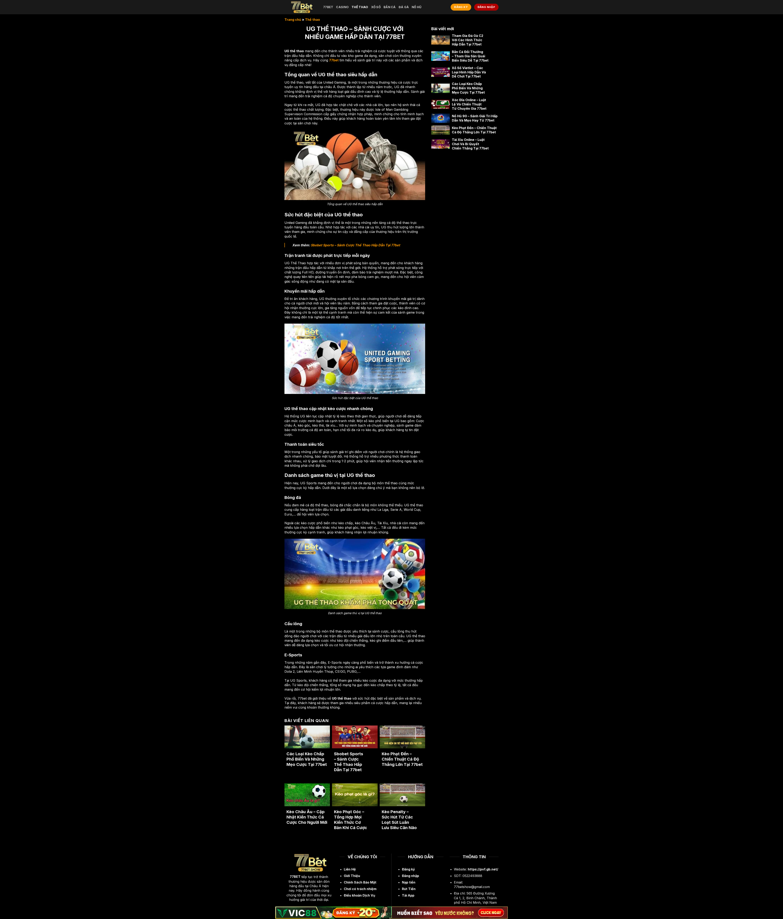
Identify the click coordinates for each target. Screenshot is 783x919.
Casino (342, 7)
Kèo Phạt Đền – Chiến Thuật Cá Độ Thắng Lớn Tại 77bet (402, 759)
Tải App (408, 895)
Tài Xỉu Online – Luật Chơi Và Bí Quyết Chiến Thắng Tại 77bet (470, 144)
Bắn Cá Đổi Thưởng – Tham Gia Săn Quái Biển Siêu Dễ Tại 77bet (470, 56)
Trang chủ (292, 20)
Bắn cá (390, 7)
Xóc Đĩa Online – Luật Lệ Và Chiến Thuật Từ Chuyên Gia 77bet (469, 104)
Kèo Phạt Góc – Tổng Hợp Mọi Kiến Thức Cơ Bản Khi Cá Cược (350, 819)
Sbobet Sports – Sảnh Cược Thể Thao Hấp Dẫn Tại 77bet (355, 245)
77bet (328, 7)
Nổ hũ (416, 7)
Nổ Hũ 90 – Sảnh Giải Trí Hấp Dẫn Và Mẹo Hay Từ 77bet (475, 118)
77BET (295, 877)
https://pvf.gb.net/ (483, 869)
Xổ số (376, 7)
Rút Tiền (409, 889)
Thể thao (360, 7)
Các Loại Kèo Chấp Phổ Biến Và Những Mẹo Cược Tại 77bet (306, 759)
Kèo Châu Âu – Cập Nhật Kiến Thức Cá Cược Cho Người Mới (306, 817)
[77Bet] (300, 7)
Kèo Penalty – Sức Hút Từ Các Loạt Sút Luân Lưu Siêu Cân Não (399, 819)
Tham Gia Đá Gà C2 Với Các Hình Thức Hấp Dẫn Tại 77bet (467, 40)
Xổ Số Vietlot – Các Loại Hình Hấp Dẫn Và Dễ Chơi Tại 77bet (469, 72)
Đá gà (404, 7)
